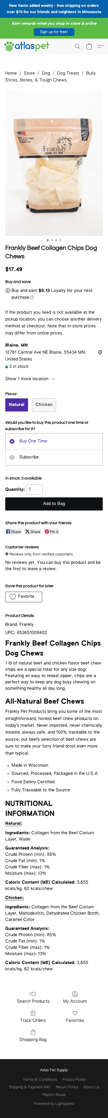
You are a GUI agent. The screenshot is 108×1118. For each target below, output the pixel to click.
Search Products (33, 1001)
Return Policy (67, 1087)
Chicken (43, 405)
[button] (54, 32)
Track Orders (33, 1021)
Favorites (75, 1021)
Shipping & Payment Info (30, 1087)
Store (29, 73)
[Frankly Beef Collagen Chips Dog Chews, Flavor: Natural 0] (54, 162)
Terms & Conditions (40, 1079)
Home (11, 73)
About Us (91, 1087)
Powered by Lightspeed (54, 1104)
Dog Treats (68, 73)
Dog (46, 73)
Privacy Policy (73, 1079)
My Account (75, 1001)
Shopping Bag (33, 1040)
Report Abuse (54, 1095)
